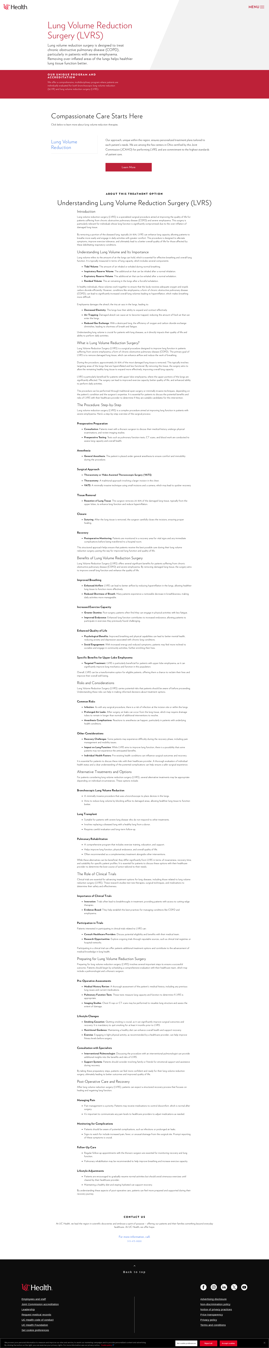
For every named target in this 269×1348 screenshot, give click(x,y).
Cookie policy (106, 1345)
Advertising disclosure (213, 1299)
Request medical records (36, 1314)
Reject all (208, 1343)
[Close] (264, 1343)
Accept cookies (228, 1343)
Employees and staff (34, 1299)
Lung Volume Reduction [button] (64, 144)
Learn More (128, 167)
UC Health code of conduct (38, 1319)
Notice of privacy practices (216, 1309)
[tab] (74, 144)
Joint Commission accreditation (40, 1304)
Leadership (28, 1309)
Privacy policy (208, 1319)
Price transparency (211, 1314)
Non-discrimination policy (215, 1304)
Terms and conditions (213, 1325)
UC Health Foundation (35, 1325)
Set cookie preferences (186, 1343)
